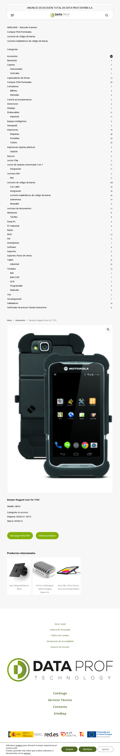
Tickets (13, 142)
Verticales (14, 73)
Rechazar (87, 749)
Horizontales (16, 69)
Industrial (14, 116)
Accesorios (12, 56)
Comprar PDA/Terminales (19, 31)
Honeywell (12, 125)
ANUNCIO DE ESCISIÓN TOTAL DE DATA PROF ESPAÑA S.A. (60, 7)
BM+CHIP (14, 277)
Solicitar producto (47, 535)
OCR (12, 281)
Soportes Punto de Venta (19, 255)
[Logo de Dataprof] (60, 681)
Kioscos (11, 156)
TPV (9, 294)
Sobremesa (15, 199)
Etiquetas (14, 134)
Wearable (14, 203)
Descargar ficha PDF (20, 535)
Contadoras (12, 86)
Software (11, 247)
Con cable (14, 186)
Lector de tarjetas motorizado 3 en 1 (25, 164)
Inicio (9, 320)
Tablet (10, 259)
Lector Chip (12, 160)
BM (11, 177)
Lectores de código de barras (21, 36)
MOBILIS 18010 (23, 516)
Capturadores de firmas (18, 77)
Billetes (13, 90)
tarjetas (14, 151)
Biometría (12, 60)
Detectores (12, 103)
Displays (11, 108)
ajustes (27, 753)
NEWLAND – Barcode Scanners (22, 27)
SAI (8, 238)
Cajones (11, 64)
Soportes (11, 251)
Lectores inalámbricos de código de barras (27, 41)
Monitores (12, 212)
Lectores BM (13, 173)
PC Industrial (13, 225)
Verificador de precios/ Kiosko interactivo (27, 307)
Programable (16, 285)
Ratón (10, 230)
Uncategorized (14, 299)
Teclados (11, 268)
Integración (15, 168)
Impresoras (12, 129)
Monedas (14, 94)
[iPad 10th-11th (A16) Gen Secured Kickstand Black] (69, 570)
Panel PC (11, 221)
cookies (19, 745)
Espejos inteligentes (16, 121)
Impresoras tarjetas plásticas (21, 147)
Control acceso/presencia (19, 99)
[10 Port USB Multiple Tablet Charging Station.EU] (45, 570)
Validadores (12, 303)
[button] (12, 15)
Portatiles (14, 138)
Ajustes (105, 749)
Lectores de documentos (19, 208)
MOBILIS (18, 521)
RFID (9, 234)
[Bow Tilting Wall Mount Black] (19, 570)
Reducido (14, 290)
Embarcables (13, 112)
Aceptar (69, 749)
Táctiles (14, 216)
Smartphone (13, 242)
